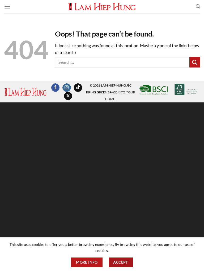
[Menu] (7, 6)
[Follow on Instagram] (66, 87)
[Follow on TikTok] (78, 87)
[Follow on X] (68, 96)
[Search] (198, 6)
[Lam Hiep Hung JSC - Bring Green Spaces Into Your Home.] (102, 6)
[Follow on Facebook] (55, 87)
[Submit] (194, 62)
